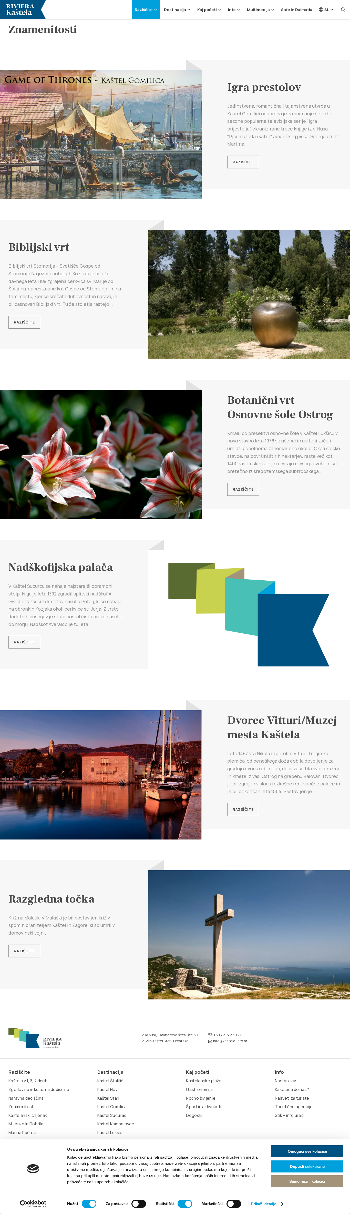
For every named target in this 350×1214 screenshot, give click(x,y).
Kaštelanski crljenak (27, 1115)
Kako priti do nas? (292, 1089)
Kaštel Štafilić (110, 1081)
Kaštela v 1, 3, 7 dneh (27, 1081)
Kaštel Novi (108, 1089)
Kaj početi (207, 9)
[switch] (138, 1204)
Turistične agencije (294, 1106)
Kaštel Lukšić (109, 1132)
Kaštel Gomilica (112, 1106)
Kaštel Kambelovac (115, 1124)
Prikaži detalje (263, 1204)
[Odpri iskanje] (343, 9)
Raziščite (144, 9)
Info (232, 9)
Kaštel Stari (108, 1098)
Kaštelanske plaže (203, 1081)
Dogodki (194, 1115)
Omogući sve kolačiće (307, 1151)
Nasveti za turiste (292, 1098)
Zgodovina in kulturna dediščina (38, 1089)
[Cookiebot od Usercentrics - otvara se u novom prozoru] (33, 1204)
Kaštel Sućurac (111, 1115)
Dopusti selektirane (307, 1166)
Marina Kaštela (22, 1132)
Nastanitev (285, 1081)
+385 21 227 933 (227, 1035)
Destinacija (175, 9)
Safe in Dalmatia (296, 9)
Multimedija (258, 9)
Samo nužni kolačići (307, 1181)
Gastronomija (199, 1089)
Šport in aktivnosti (203, 1106)
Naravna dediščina (26, 1098)
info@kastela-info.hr (229, 1040)
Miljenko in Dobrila (25, 1124)
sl (326, 9)
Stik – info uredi (289, 1115)
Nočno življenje (200, 1098)
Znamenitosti (21, 1106)
